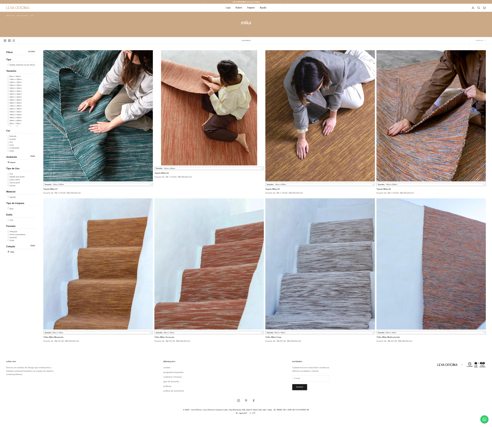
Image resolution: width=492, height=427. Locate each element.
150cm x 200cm (16, 79)
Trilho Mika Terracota (164, 337)
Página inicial (10, 15)
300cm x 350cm (16, 100)
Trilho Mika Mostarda (53, 337)
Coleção (10, 246)
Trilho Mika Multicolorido (388, 337)
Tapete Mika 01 (50, 189)
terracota (13, 136)
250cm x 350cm (16, 94)
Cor (8, 130)
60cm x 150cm (15, 123)
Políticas (167, 386)
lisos (11, 220)
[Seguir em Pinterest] (246, 400)
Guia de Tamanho (171, 381)
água (11, 209)
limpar (32, 156)
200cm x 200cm (16, 82)
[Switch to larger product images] (5, 40)
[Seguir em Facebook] (253, 400)
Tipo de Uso (12, 168)
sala (11, 174)
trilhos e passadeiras (17, 234)
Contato (167, 367)
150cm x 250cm (16, 106)
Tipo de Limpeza (15, 203)
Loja (228, 7)
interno (13, 162)
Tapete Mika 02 (161, 173)
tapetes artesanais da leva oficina (22, 65)
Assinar (299, 387)
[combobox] (98, 184)
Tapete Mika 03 (272, 189)
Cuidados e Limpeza (172, 377)
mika (31, 15)
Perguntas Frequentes (173, 372)
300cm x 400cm (16, 103)
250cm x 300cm (16, 91)
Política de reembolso (173, 391)
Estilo (9, 214)
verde (12, 151)
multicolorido (14, 148)
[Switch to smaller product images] (9, 40)
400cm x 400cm (16, 115)
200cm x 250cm (16, 85)
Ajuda (263, 7)
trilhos (12, 240)
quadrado (13, 237)
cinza (12, 145)
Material (10, 191)
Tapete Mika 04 (383, 189)
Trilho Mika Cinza (273, 337)
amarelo (13, 139)
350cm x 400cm (16, 112)
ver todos (31, 51)
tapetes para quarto (17, 177)
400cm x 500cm (16, 118)
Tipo (8, 59)
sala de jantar (15, 183)
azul (11, 142)
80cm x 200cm (15, 76)
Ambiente (11, 157)
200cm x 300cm (16, 88)
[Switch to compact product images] (14, 40)
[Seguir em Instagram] (238, 400)
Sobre (238, 7)
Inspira (251, 7)
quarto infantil (15, 180)
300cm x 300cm (16, 97)
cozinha (12, 185)
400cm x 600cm (16, 120)
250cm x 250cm (16, 109)
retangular (13, 231)
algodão (13, 197)
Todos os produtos (22, 15)
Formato (11, 226)
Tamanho (11, 71)
